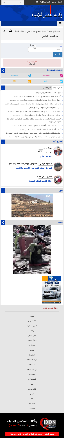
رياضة (32, 330)
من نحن (54, 2)
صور (32, 398)
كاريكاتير (32, 403)
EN (37, 2)
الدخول (32, 64)
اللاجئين (32, 345)
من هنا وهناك (32, 369)
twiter (46, 81)
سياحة (32, 350)
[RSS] (4, 31)
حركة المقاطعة (32, 359)
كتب (32, 384)
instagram (46, 75)
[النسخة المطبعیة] (10, 31)
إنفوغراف (32, 408)
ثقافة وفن (32, 320)
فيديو (32, 393)
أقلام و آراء (32, 379)
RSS (14, 81)
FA (41, 2)
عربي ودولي (32, 335)
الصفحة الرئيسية (55, 31)
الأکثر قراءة (57, 88)
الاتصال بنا (46, 2)
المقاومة (32, 355)
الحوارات (32, 374)
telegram (14, 75)
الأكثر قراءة (32, 389)
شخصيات (32, 364)
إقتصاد (32, 316)
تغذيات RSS (32, 46)
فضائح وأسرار (32, 340)
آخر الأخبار (47, 88)
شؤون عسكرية (32, 325)
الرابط (60, 2)
